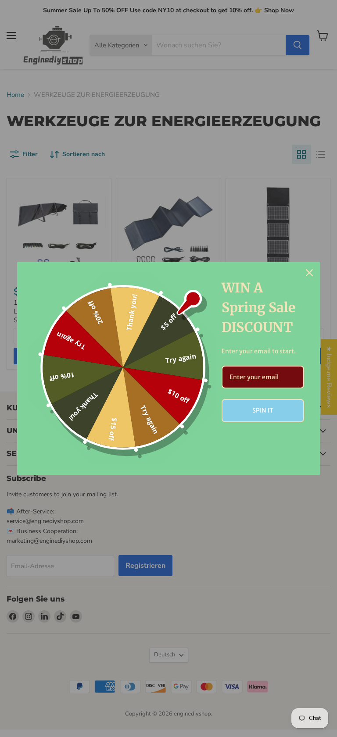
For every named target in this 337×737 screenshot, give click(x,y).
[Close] (309, 272)
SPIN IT (262, 410)
